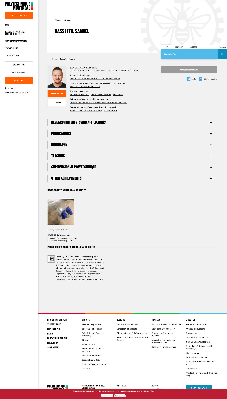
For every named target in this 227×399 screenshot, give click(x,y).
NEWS (50, 230)
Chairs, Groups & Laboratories (132, 333)
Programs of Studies (92, 329)
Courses (193, 47)
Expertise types (12, 55)
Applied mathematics (79, 94)
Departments (88, 344)
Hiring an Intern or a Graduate (166, 324)
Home (7, 24)
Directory (179, 47)
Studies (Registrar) (91, 324)
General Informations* (128, 324)
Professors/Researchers (16, 41)
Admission (19, 80)
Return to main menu (20, 15)
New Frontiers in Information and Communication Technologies (98, 102)
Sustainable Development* (199, 342)
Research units (11, 48)
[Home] (19, 6)
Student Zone (19, 64)
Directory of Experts (127, 329)
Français (222, 47)
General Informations (196, 324)
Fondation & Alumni (57, 338)
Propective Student (57, 319)
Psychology (118, 94)
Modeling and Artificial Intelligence (86, 110)
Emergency (52, 342)
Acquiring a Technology (163, 329)
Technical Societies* (92, 355)
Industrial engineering (101, 94)
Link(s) (57, 103)
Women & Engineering (197, 337)
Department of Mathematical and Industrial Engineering (95, 78)
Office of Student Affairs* (94, 364)
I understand (107, 396)
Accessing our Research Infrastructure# (163, 341)
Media (50, 333)
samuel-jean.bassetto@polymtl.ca (85, 86)
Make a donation (199, 388)
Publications (57, 93)
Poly (166, 47)
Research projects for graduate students (15, 32)
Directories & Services (197, 357)
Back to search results (189, 70)
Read (73, 241)
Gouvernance (192, 353)
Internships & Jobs (91, 360)
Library (85, 340)
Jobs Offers (53, 347)
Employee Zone (18, 72)
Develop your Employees (164, 347)
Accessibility (192, 368)
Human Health (110, 110)
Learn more (119, 396)
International (192, 333)
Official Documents (195, 329)
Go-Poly (86, 368)
